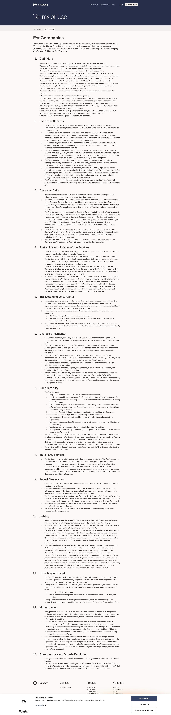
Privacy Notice (117, 693)
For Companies (104, 4)
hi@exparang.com (65, 687)
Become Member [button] (131, 4)
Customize (143, 704)
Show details (39, 705)
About (113, 4)
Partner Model (117, 689)
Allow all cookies (144, 698)
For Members (94, 4)
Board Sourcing (92, 691)
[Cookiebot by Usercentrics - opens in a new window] (23, 711)
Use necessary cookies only (144, 710)
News (115, 691)
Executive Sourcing (94, 693)
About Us (116, 687)
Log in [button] (121, 4)
